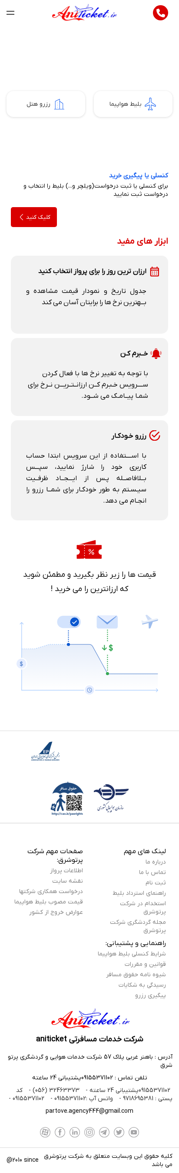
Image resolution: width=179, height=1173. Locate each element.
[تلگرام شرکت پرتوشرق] (104, 1132)
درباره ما (156, 862)
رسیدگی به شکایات (142, 985)
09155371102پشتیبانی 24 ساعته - (127, 1090)
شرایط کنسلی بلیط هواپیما (132, 954)
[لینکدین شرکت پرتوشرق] (75, 1132)
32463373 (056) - (53, 1090)
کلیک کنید (38, 217)
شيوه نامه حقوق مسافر (136, 975)
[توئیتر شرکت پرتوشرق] (119, 1132)
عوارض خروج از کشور (56, 912)
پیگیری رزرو (150, 995)
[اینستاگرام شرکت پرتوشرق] (89, 1132)
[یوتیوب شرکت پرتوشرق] (134, 1132)
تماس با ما (152, 872)
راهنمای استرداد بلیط (139, 893)
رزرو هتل (38, 104)
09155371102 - (26, 1099)
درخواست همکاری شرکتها (51, 891)
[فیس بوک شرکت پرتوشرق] (60, 1132)
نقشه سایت (67, 881)
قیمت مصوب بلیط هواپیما (48, 902)
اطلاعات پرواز (66, 871)
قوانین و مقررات (145, 964)
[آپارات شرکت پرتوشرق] (45, 1132)
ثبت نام (156, 883)
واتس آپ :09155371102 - (81, 1099)
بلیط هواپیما (125, 104)
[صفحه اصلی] (84, 13)
